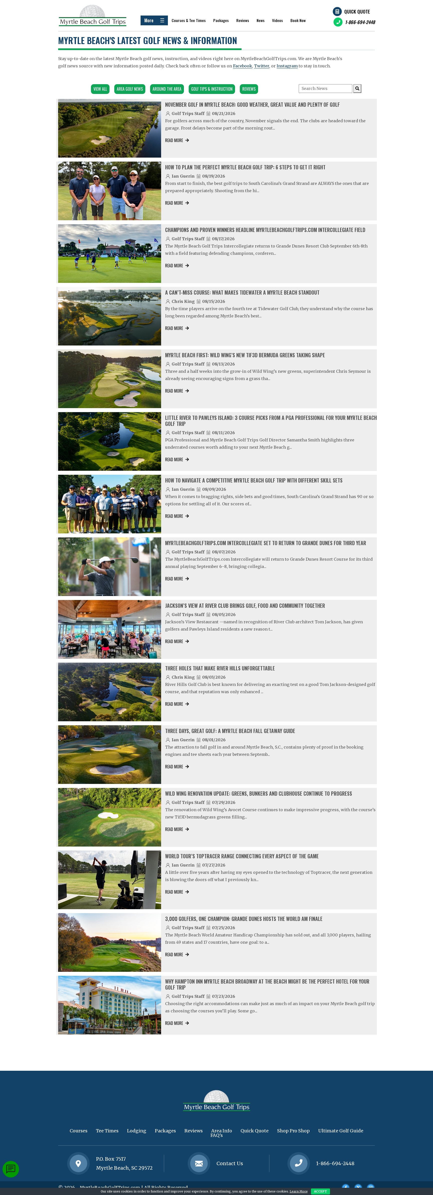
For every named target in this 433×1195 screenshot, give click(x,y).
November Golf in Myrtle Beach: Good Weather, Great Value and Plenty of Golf (252, 104)
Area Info (221, 1131)
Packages (221, 20)
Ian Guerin (183, 176)
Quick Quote (357, 11)
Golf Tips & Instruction (212, 89)
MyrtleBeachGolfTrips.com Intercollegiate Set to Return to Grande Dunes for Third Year (265, 543)
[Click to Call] (298, 1163)
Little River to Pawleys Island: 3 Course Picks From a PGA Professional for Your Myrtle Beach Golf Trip (271, 421)
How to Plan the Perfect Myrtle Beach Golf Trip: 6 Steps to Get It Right (245, 167)
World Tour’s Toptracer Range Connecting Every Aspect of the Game (242, 856)
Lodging (136, 1131)
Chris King (183, 301)
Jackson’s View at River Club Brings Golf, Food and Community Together (245, 606)
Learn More (299, 1191)
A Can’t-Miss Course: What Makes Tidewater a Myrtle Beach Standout (242, 292)
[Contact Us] (78, 1163)
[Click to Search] (357, 88)
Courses (78, 1131)
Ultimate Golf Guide (340, 1131)
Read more (174, 140)
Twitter (261, 65)
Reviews (242, 20)
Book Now (298, 20)
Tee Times (107, 1131)
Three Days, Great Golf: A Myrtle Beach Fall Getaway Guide (230, 731)
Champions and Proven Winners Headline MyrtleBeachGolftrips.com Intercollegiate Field (265, 230)
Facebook (242, 65)
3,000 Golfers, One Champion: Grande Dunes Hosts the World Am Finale (243, 919)
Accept (320, 1191)
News (261, 20)
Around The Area (167, 89)
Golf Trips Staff (188, 113)
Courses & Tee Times (189, 20)
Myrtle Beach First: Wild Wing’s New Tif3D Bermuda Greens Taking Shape (245, 355)
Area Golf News (130, 89)
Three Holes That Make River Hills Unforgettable (220, 668)
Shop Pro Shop (293, 1131)
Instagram (287, 65)
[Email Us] (199, 1163)
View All (100, 89)
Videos (277, 20)
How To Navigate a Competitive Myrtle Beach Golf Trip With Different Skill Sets (254, 480)
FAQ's (216, 1135)
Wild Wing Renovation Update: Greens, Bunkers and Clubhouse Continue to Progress (258, 793)
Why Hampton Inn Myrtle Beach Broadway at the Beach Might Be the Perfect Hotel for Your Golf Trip (267, 984)
